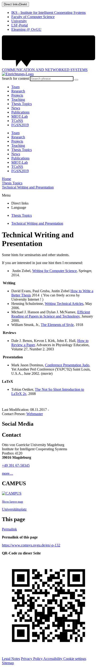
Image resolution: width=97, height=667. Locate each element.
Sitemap (8, 663)
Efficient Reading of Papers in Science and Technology (50, 314)
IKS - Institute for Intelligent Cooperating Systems (48, 13)
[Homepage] (18, 74)
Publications (20, 112)
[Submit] (76, 79)
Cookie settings (74, 659)
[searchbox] (51, 78)
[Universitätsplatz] (11, 493)
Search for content (15, 78)
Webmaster (34, 414)
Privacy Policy (32, 659)
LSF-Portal (19, 25)
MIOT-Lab (19, 116)
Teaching (18, 100)
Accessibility (53, 659)
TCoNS (17, 121)
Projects (17, 95)
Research (18, 91)
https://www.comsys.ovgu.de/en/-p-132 (31, 545)
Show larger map (12, 501)
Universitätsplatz (14, 509)
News (15, 108)
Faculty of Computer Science (33, 17)
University (19, 21)
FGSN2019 (20, 125)
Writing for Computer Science (54, 271)
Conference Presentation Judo (67, 365)
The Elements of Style (57, 325)
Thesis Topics (21, 104)
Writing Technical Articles (64, 304)
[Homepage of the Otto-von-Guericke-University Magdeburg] (48, 51)
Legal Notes (11, 659)
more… (7, 473)
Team (15, 87)
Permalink (9, 529)
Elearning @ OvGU (26, 29)
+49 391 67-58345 (16, 465)
